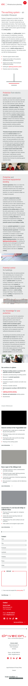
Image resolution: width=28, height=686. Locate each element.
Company (3, 556)
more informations (5, 445)
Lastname (3, 552)
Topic (2, 539)
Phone (2, 561)
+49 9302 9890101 (15, 652)
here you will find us (18, 622)
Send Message (4, 595)
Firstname (3, 547)
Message (8, 571)
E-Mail (2, 565)
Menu (25, 2)
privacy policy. (20, 590)
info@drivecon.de (16, 654)
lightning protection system (15, 66)
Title (2, 543)
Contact (14, 670)
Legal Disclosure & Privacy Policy (14, 667)
